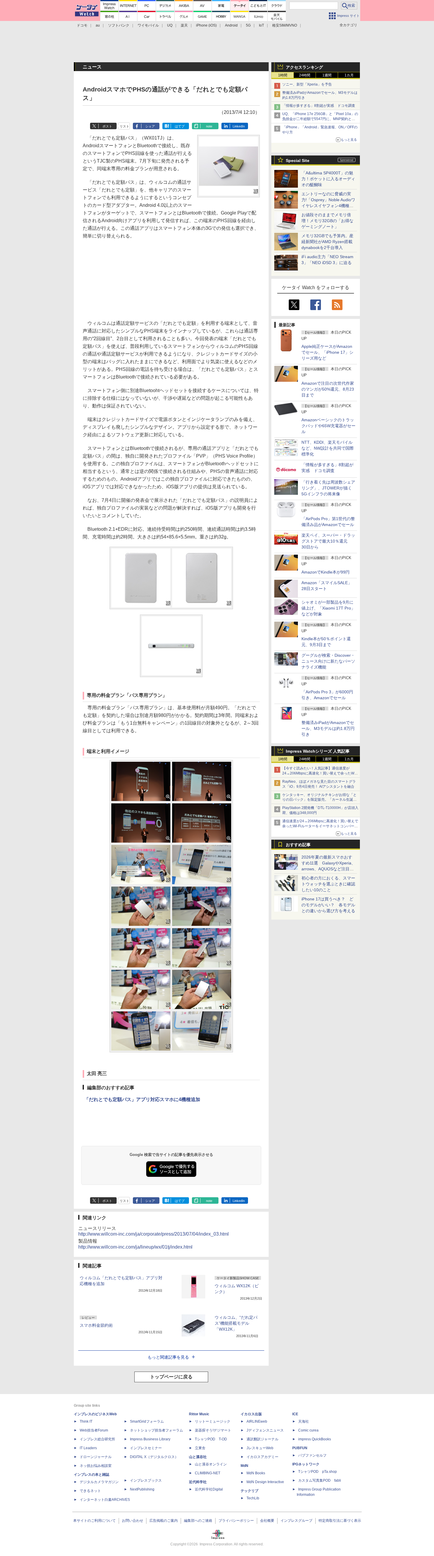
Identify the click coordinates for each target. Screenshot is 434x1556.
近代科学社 (198, 1482)
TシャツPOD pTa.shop (317, 1472)
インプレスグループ (296, 1521)
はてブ (180, 126)
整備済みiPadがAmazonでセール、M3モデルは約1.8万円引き (328, 728)
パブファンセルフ (312, 1455)
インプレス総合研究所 (97, 1439)
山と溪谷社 (198, 1457)
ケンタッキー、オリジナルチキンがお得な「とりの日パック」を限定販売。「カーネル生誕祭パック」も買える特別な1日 (319, 800)
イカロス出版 (251, 1414)
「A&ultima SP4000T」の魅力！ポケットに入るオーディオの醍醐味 (328, 179)
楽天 (184, 25)
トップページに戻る (171, 1376)
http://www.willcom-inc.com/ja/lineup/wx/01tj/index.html (135, 1246)
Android (231, 25)
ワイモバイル (148, 25)
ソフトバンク (118, 25)
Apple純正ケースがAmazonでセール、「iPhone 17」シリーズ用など (327, 352)
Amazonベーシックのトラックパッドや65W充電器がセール (328, 425)
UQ (169, 25)
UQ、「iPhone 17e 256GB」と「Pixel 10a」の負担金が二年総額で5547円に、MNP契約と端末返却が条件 (320, 119)
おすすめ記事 (298, 844)
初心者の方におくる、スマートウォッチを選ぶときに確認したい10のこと (328, 884)
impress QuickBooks (314, 1439)
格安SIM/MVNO (284, 25)
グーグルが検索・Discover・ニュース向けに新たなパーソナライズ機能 (328, 661)
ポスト (107, 126)
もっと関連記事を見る (168, 1357)
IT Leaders (88, 1448)
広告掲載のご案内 (163, 1521)
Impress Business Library (150, 1439)
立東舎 (200, 1448)
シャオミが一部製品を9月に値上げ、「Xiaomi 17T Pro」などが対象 (328, 608)
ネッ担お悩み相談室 (96, 1466)
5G (248, 25)
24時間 (304, 75)
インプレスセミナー (146, 1448)
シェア (150, 126)
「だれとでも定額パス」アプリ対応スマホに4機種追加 (142, 1099)
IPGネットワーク (305, 1464)
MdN (244, 1466)
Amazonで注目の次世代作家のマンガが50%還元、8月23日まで (327, 389)
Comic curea (308, 1430)
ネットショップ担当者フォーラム (156, 1430)
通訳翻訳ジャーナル (262, 1439)
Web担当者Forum (94, 1430)
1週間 (327, 75)
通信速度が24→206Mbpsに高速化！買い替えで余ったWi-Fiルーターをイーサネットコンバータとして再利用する (320, 826)
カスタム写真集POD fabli (319, 1480)
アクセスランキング (304, 67)
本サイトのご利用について (94, 1521)
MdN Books (256, 1473)
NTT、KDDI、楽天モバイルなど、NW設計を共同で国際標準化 (327, 448)
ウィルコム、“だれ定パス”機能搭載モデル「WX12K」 (236, 1323)
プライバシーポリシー (236, 1521)
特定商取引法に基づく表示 (340, 1521)
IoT (261, 25)
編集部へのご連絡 (198, 1521)
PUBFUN (299, 1448)
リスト (124, 126)
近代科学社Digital (209, 1489)
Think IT (86, 1421)
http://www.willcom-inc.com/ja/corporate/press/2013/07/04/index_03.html (153, 1233)
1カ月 (349, 75)
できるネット (90, 1491)
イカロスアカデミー (262, 1457)
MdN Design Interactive (265, 1482)
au (98, 25)
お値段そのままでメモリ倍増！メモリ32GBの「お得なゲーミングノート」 (327, 220)
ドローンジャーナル (96, 1457)
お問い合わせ (132, 1521)
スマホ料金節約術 (96, 1325)
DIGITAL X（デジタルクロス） (154, 1457)
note (209, 126)
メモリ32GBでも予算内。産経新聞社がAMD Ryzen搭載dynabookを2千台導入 (327, 241)
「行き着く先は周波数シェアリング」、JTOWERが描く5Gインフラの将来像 (328, 488)
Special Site (297, 160)
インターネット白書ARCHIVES (105, 1500)
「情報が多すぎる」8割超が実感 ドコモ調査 (318, 106)
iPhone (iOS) (206, 25)
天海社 (303, 1421)
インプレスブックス (146, 1480)
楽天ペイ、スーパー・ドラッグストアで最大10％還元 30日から (328, 541)
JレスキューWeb (260, 1448)
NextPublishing (142, 1489)
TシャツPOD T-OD (211, 1439)
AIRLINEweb (257, 1421)
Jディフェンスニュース (265, 1430)
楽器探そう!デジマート (213, 1430)
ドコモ (82, 25)
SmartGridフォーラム (147, 1421)
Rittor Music (199, 1414)
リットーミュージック (212, 1421)
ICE (295, 1414)
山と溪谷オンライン (211, 1464)
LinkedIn (239, 126)
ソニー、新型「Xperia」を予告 (307, 84)
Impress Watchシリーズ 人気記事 (318, 751)
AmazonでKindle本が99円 (325, 572)
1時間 (282, 75)
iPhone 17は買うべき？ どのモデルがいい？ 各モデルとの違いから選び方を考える (328, 905)
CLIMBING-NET (207, 1473)
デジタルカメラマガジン (99, 1482)
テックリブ (249, 1491)
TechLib (253, 1498)
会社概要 (267, 1521)
